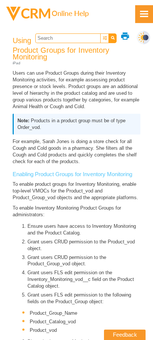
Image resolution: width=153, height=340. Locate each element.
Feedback (125, 334)
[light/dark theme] (143, 37)
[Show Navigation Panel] (144, 14)
